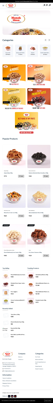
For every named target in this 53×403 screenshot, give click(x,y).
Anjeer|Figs (6, 170)
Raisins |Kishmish (32, 170)
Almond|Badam (32, 210)
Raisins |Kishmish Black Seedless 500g (38, 173)
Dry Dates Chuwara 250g (35, 252)
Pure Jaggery (14, 291)
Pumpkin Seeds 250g (41, 300)
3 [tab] (25, 33)
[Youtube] (15, 396)
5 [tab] (28, 33)
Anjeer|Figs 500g (8, 173)
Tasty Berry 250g (15, 314)
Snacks (32, 52)
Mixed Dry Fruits (7, 210)
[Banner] (14, 87)
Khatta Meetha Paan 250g (17, 322)
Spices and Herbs (20, 52)
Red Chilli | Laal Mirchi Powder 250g (20, 334)
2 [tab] (24, 33)
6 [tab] (30, 33)
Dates (30, 250)
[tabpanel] (26, 22)
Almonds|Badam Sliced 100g (36, 212)
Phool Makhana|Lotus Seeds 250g (12, 252)
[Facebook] (9, 396)
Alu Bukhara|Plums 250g (42, 274)
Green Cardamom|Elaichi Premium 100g (21, 300)
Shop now (6, 78)
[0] (43, 5)
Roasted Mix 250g (15, 328)
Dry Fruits (8, 52)
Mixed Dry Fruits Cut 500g (10, 212)
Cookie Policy (32, 400)
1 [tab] (22, 33)
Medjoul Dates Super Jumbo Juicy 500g (21, 283)
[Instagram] (12, 396)
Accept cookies (48, 400)
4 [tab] (27, 33)
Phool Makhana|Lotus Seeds (9, 250)
